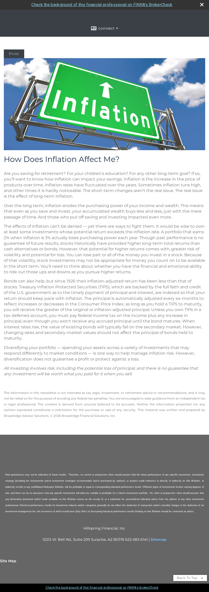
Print (14, 54)
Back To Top (188, 578)
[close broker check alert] (202, 5)
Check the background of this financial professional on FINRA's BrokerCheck (101, 4)
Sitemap (158, 539)
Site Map (8, 561)
